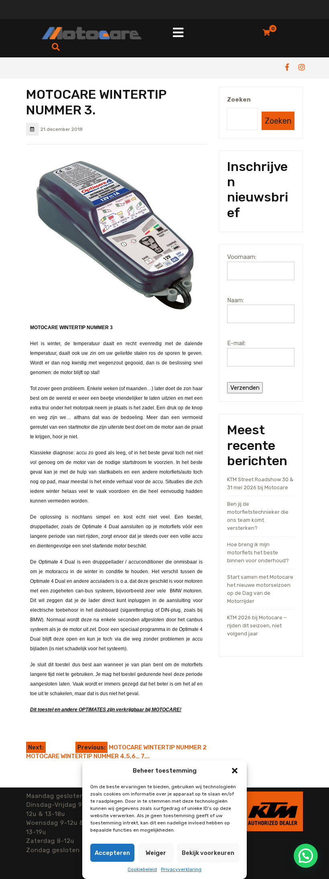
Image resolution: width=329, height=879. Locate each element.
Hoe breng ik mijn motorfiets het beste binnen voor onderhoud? (258, 552)
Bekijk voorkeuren (208, 853)
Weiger (156, 853)
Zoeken (239, 99)
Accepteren (112, 853)
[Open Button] (178, 33)
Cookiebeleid (142, 869)
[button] (235, 771)
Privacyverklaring (181, 869)
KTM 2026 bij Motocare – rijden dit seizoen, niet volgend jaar (256, 625)
